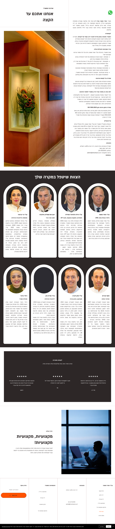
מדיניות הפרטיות (6, 526)
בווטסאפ (108, 155)
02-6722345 (71, 502)
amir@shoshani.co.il (72, 504)
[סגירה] (113, 526)
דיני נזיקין (101, 495)
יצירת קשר (101, 491)
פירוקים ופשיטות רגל (101, 507)
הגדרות (102, 526)
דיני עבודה (101, 499)
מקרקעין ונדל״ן (42, 491)
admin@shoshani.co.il (94, 153)
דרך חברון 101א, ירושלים (71, 490)
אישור (108, 526)
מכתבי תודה (101, 515)
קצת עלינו (101, 511)
